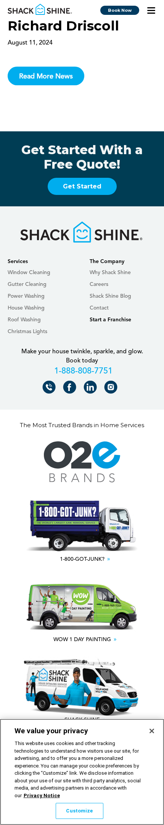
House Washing (26, 308)
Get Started (82, 186)
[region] (82, 772)
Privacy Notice (42, 795)
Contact (99, 308)
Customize (79, 811)
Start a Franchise (110, 319)
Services (18, 261)
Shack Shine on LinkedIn (92, 389)
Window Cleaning (29, 272)
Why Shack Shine (110, 272)
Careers (99, 284)
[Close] (151, 731)
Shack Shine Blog (110, 296)
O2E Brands (82, 462)
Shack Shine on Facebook (71, 389)
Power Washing (26, 296)
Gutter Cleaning (27, 284)
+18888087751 (82, 372)
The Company (107, 261)
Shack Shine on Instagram (112, 389)
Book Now (120, 10)
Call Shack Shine (50, 389)
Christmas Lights (27, 331)
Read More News (46, 76)
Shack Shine (40, 9)
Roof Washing (24, 319)
